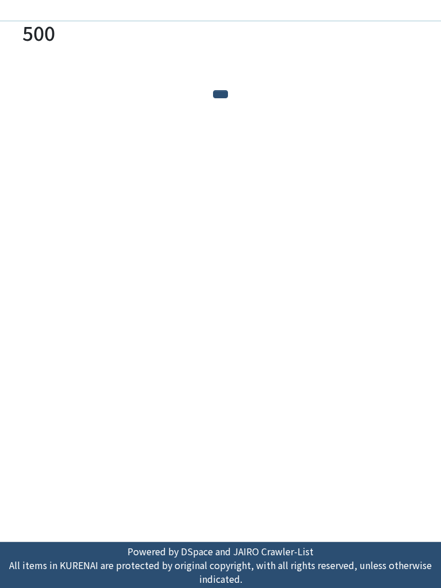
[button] (409, 13)
